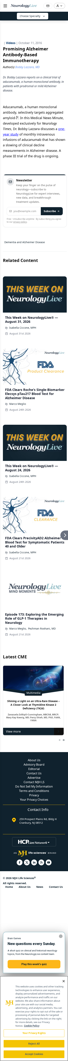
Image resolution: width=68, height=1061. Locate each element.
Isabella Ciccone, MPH (22, 327)
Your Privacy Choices (34, 800)
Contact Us (34, 773)
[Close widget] (61, 936)
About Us (34, 760)
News (39, 887)
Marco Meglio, (18, 628)
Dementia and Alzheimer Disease (24, 242)
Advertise (34, 778)
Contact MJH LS (34, 782)
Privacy (34, 795)
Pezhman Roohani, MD (42, 628)
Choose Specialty (30, 16)
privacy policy (20, 221)
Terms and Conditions (34, 791)
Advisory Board (34, 765)
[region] (34, 1018)
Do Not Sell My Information (34, 786)
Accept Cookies (34, 1054)
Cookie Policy (31, 1025)
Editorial (34, 769)
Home (9, 887)
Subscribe (50, 211)
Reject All (34, 1043)
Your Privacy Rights (34, 1033)
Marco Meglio (17, 404)
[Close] (64, 981)
